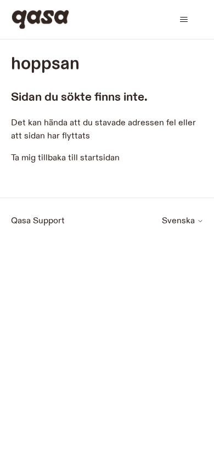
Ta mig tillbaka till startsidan (65, 158)
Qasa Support (38, 221)
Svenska (179, 221)
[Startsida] (40, 19)
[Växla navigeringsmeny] (184, 19)
